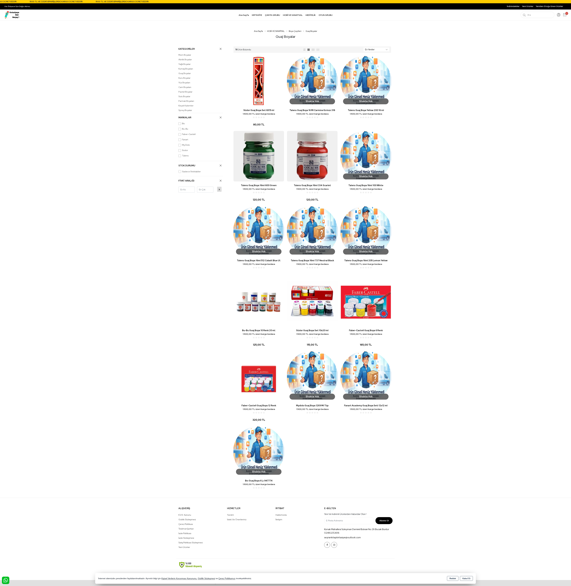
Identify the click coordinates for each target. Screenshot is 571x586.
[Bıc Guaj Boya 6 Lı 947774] (258, 451)
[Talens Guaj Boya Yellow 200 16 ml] (366, 80)
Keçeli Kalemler (185, 105)
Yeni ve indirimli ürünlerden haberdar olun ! (345, 514)
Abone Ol (384, 520)
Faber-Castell (189, 134)
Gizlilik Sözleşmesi (187, 519)
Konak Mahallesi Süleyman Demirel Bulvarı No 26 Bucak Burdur (356, 529)
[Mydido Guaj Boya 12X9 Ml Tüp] (312, 376)
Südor (185, 150)
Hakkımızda (281, 515)
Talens (185, 155)
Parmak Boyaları (186, 101)
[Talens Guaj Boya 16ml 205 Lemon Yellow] (366, 231)
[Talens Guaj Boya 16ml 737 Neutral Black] (312, 231)
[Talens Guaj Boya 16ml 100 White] (366, 156)
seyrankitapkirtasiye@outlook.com (342, 537)
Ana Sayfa (244, 15)
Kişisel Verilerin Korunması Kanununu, (179, 578)
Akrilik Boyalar (185, 59)
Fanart (185, 139)
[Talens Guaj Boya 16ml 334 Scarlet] (312, 156)
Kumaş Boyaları (185, 68)
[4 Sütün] (313, 49)
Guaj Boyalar (184, 73)
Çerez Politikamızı (226, 578)
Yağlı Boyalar (184, 64)
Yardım (230, 515)
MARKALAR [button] (184, 117)
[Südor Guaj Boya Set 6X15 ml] (258, 80)
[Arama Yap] (524, 15)
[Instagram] (334, 545)
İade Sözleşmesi (186, 538)
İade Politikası (184, 533)
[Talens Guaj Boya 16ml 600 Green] (258, 156)
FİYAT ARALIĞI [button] (186, 180)
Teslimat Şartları (186, 528)
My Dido (186, 145)
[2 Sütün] (304, 49)
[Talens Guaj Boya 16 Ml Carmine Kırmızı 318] (312, 80)
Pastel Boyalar (185, 91)
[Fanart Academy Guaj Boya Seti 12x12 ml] (366, 376)
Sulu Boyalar (184, 96)
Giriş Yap (558, 15)
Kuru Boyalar (184, 78)
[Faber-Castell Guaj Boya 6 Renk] (366, 301)
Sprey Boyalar (185, 110)
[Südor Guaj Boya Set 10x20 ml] (312, 301)
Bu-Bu (185, 128)
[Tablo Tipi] (318, 49)
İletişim (279, 519)
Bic (183, 123)
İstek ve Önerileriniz (236, 519)
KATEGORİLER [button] (186, 48)
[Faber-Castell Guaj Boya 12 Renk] (258, 376)
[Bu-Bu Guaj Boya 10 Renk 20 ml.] (258, 301)
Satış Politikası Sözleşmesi (190, 542)
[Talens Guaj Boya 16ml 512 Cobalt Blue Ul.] (258, 231)
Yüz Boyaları (184, 82)
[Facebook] (327, 545)
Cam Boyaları (184, 87)
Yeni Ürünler (184, 547)
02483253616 (331, 532)
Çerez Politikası (185, 524)
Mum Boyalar (184, 55)
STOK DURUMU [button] (186, 165)
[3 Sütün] (309, 49)
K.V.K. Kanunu (184, 515)
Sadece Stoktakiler (191, 171)
